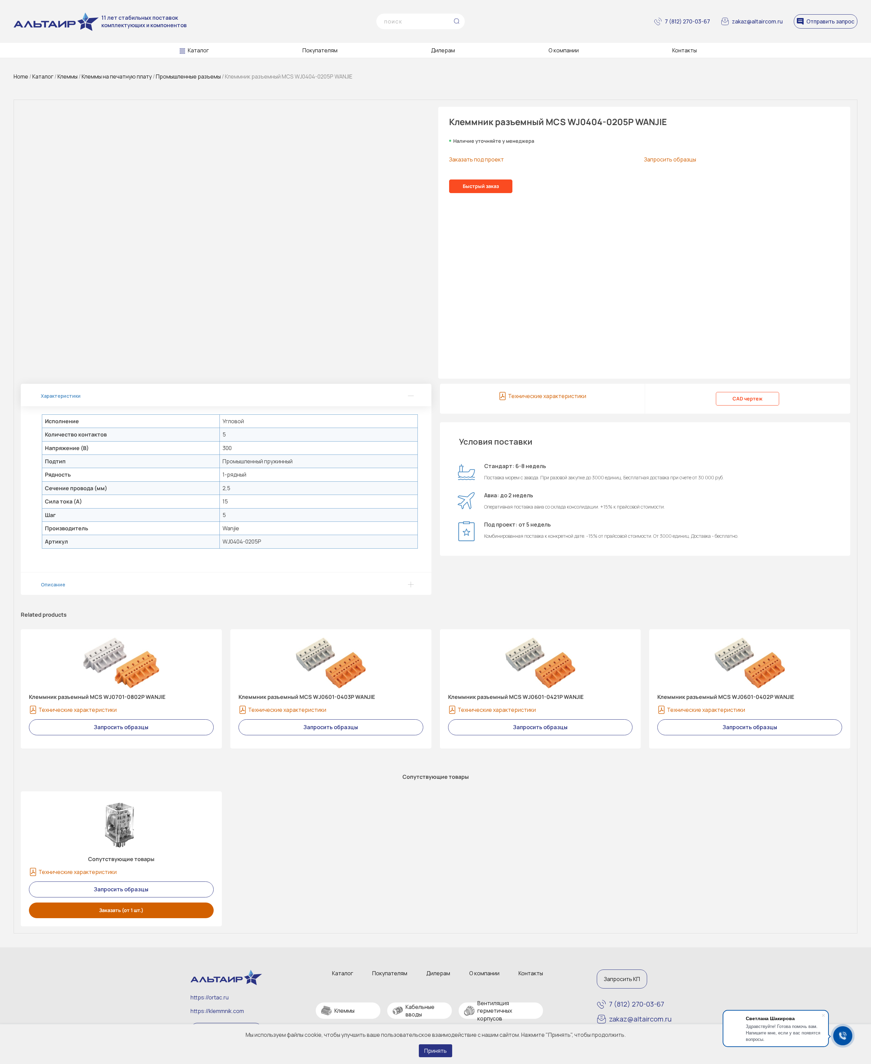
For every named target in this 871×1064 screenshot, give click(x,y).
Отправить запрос (830, 21)
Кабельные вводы (420, 1010)
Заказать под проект (476, 159)
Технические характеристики (547, 396)
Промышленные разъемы (188, 76)
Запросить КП (622, 979)
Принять (435, 1050)
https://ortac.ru (210, 997)
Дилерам (443, 50)
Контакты (684, 50)
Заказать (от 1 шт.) (121, 910)
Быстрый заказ (481, 186)
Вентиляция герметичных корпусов (494, 1010)
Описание (53, 584)
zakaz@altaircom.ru (757, 21)
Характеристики (61, 396)
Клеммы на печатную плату (117, 76)
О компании (563, 50)
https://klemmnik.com (217, 1011)
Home (21, 76)
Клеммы (67, 76)
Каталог (198, 50)
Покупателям (320, 50)
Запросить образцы (670, 159)
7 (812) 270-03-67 (687, 21)
